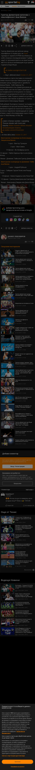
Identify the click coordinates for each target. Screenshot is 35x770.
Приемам (17, 762)
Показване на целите (17, 766)
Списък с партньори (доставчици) (13, 756)
